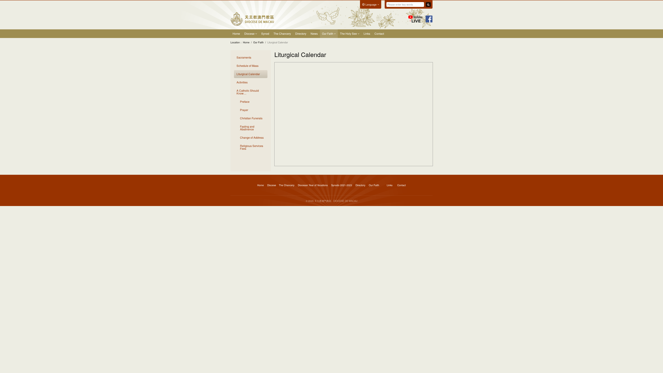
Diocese (249, 34)
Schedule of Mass (247, 66)
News (314, 34)
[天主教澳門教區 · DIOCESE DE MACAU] (252, 18)
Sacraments (244, 57)
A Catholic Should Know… (248, 92)
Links (367, 34)
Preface (244, 102)
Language (371, 4)
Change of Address (252, 138)
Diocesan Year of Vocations (313, 185)
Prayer (244, 110)
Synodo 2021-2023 (341, 185)
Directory (300, 34)
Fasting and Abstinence (247, 128)
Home (236, 34)
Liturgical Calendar (248, 74)
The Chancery (282, 34)
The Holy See (349, 34)
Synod (265, 34)
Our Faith (328, 34)
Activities (242, 82)
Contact (379, 34)
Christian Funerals (251, 118)
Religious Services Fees (251, 147)
